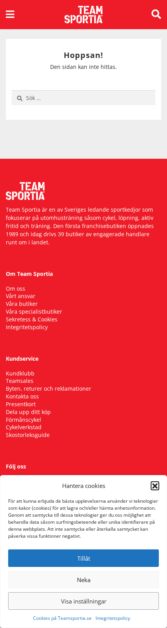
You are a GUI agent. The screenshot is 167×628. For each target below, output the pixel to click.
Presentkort (21, 404)
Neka (83, 580)
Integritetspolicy (113, 618)
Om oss (15, 288)
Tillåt (83, 558)
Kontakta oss (22, 396)
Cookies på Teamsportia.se (62, 618)
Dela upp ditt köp (28, 412)
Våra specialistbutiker (34, 311)
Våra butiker (22, 303)
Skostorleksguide (28, 435)
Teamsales (19, 380)
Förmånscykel (23, 419)
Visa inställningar (83, 601)
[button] (155, 485)
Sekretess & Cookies (31, 319)
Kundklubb (20, 373)
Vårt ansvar (20, 296)
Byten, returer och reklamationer (48, 388)
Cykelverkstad (24, 427)
